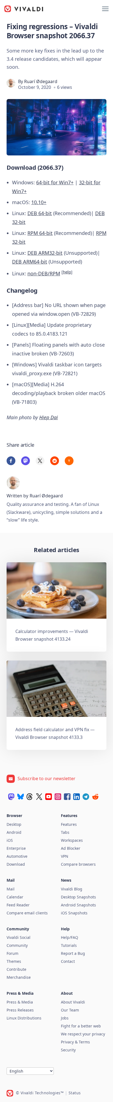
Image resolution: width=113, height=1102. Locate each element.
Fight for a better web (81, 1026)
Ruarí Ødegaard (40, 81)
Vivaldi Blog (71, 889)
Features (69, 824)
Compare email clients (27, 912)
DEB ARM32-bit (45, 253)
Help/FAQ (69, 937)
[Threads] (30, 796)
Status (75, 1092)
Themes (14, 961)
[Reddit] (95, 796)
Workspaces (72, 840)
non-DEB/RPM (43, 273)
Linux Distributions (24, 1018)
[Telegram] (86, 796)
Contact (68, 961)
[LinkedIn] (76, 796)
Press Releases (20, 1010)
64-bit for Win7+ (55, 182)
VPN (64, 856)
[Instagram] (58, 796)
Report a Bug (73, 953)
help (67, 272)
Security (68, 1049)
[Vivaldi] (23, 9)
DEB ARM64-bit (29, 261)
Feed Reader (18, 905)
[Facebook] (67, 796)
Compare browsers (78, 864)
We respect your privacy (83, 1034)
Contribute (16, 969)
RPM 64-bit (40, 233)
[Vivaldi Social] (11, 796)
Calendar (15, 897)
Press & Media (20, 1002)
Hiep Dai (48, 417)
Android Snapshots (78, 905)
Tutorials (69, 945)
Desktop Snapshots (78, 897)
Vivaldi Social (18, 937)
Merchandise (19, 977)
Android (14, 832)
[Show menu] (105, 9)
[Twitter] (39, 796)
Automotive (17, 856)
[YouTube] (48, 796)
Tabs (65, 832)
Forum (12, 953)
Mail (11, 889)
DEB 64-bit (39, 213)
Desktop (14, 824)
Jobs (65, 1018)
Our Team (70, 1010)
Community (17, 945)
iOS (10, 840)
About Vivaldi (73, 1002)
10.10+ (38, 202)
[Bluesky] (20, 796)
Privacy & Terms (75, 1042)
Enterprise (16, 848)
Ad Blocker (70, 848)
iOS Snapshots (74, 912)
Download (16, 864)
